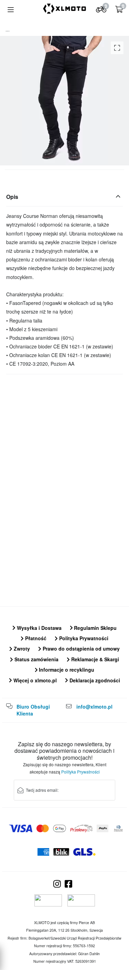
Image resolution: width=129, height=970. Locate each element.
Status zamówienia (35, 659)
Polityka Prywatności (83, 638)
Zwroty (21, 648)
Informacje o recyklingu (65, 669)
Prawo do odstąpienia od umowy (80, 648)
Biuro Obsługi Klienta (33, 710)
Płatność (35, 638)
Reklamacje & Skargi (94, 659)
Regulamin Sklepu (95, 627)
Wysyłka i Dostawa (38, 627)
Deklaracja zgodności (94, 680)
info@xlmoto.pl (94, 706)
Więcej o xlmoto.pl (34, 680)
